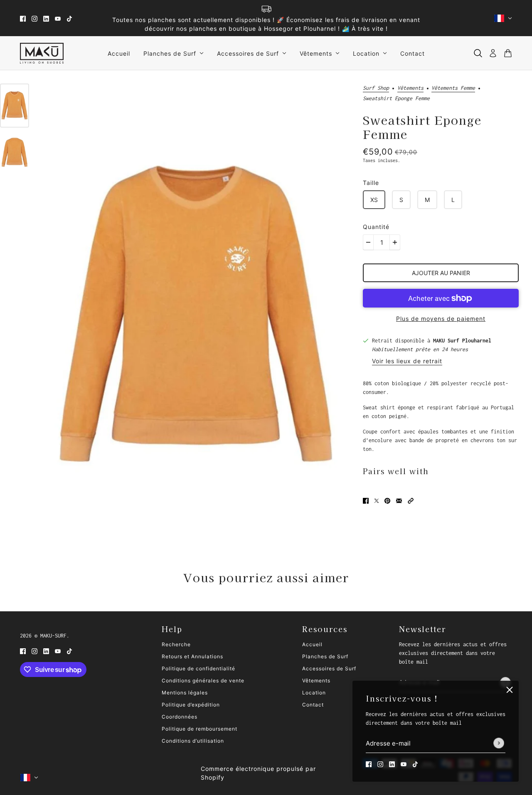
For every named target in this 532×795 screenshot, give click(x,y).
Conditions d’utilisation (193, 741)
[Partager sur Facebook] (366, 500)
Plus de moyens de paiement (440, 318)
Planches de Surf (325, 656)
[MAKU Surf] (42, 53)
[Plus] (394, 242)
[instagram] (34, 18)
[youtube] (58, 18)
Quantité (376, 226)
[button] (410, 500)
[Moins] (368, 242)
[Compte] (493, 53)
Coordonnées (179, 717)
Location (314, 692)
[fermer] (509, 690)
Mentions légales (185, 692)
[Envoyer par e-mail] (399, 500)
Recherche (176, 644)
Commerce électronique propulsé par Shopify (258, 773)
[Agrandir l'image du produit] (196, 314)
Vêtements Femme (453, 88)
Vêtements (410, 88)
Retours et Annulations (192, 656)
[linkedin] (46, 18)
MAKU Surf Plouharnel (462, 340)
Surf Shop (376, 88)
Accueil (312, 644)
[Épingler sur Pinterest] (387, 500)
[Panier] (508, 53)
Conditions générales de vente (203, 680)
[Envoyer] (498, 743)
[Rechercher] (478, 53)
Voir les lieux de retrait (407, 361)
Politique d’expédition (191, 704)
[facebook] (23, 18)
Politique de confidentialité (198, 668)
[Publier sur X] (376, 500)
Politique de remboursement (199, 729)
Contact (313, 704)
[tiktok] (69, 18)
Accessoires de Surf (329, 668)
